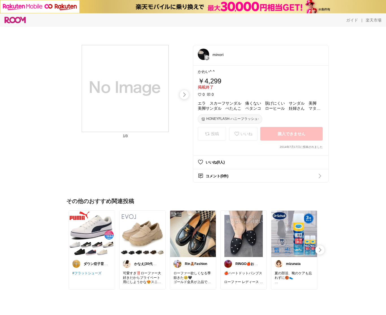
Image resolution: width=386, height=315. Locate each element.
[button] (203, 54)
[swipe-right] (184, 94)
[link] (92, 233)
